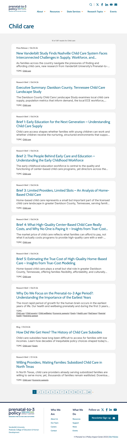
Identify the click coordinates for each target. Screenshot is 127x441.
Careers (54, 427)
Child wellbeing (45, 313)
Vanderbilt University (17, 427)
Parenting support (30, 315)
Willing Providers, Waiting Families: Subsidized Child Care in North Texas (59, 364)
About (40, 11)
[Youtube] (111, 4)
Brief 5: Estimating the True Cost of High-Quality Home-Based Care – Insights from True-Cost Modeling (61, 261)
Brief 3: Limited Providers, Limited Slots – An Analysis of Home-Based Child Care (62, 192)
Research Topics (95, 11)
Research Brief (22, 82)
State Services (73, 11)
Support (76, 423)
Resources (55, 11)
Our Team (54, 423)
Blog (18, 327)
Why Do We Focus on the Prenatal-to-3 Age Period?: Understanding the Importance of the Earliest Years (54, 295)
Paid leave (92, 313)
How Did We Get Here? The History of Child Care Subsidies (59, 332)
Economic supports (61, 313)
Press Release (22, 48)
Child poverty (31, 313)
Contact (54, 431)
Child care (27, 71)
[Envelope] (115, 4)
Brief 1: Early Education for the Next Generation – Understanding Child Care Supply (63, 124)
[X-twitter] (97, 4)
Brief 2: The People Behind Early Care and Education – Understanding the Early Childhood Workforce (55, 158)
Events (113, 11)
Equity (73, 313)
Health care (82, 313)
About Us (54, 419)
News (75, 427)
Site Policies (113, 437)
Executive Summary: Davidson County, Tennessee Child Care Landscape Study (60, 89)
